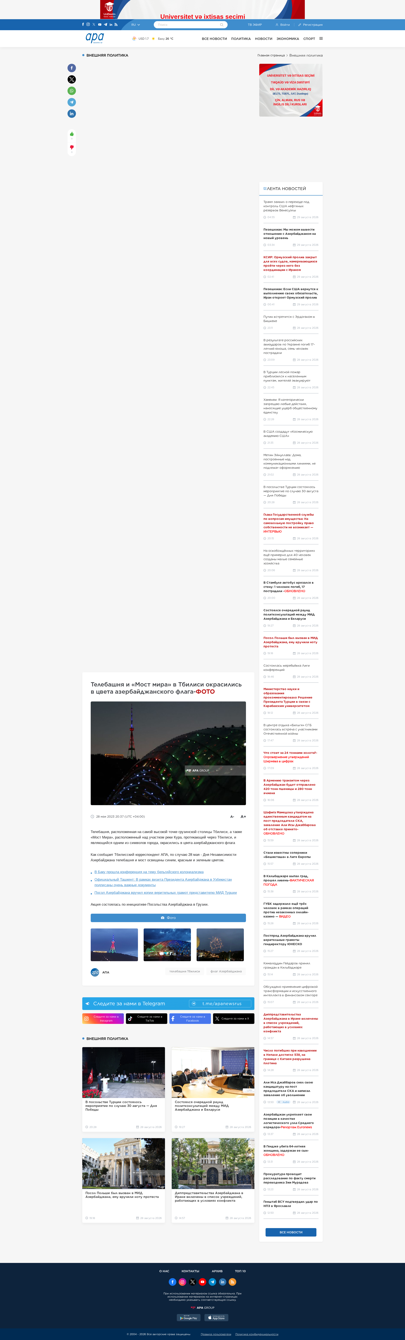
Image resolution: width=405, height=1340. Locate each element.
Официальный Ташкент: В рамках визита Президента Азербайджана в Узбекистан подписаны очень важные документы (163, 882)
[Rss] (116, 25)
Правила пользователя (216, 1334)
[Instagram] (88, 25)
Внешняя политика (306, 55)
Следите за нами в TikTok (149, 1018)
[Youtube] (99, 25)
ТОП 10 (240, 1271)
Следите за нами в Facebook (192, 1018)
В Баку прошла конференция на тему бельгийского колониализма (149, 872)
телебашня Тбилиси (184, 971)
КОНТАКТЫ (190, 1271)
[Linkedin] (111, 25)
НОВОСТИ (263, 39)
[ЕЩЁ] (319, 38)
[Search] (221, 25)
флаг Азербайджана (226, 971)
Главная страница (271, 55)
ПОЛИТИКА (241, 39)
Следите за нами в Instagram (106, 1018)
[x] (192, 1282)
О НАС (164, 1271)
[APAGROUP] (202, 1308)
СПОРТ (309, 39)
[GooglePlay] (189, 1318)
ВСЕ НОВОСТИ (214, 39)
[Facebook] (83, 25)
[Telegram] (105, 25)
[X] (94, 25)
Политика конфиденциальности (256, 1334)
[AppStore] (216, 1318)
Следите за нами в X (235, 1018)
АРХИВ (217, 1271)
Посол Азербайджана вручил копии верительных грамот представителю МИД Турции (165, 893)
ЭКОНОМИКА (288, 39)
